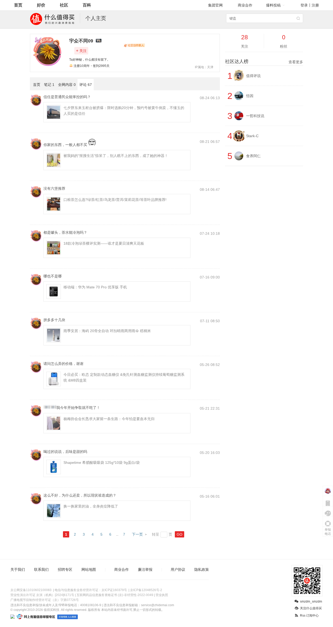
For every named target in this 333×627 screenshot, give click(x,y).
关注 (81, 50)
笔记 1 (49, 85)
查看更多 (296, 62)
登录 (304, 5)
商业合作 (245, 5)
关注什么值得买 (311, 608)
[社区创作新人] (134, 45)
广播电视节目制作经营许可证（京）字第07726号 (44, 600)
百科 (87, 5)
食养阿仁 (253, 156)
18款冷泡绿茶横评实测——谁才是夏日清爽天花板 (103, 243)
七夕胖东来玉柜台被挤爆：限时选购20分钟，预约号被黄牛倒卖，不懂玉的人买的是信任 (123, 111)
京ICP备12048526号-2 (146, 590)
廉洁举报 (145, 569)
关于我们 (17, 569)
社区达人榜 (264, 61)
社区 (64, 5)
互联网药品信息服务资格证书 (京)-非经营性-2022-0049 (114, 595)
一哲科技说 (255, 116)
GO (179, 534)
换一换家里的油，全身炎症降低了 (90, 506)
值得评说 (253, 76)
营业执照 (162, 595)
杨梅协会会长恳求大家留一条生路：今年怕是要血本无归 (109, 419)
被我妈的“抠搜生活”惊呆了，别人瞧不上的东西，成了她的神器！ (115, 156)
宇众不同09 (81, 40)
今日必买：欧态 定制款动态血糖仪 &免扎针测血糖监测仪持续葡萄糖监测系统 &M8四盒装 (123, 377)
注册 (315, 5)
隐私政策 (201, 569)
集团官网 (215, 5)
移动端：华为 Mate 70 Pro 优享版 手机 (95, 287)
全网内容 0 (67, 85)
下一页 (137, 534)
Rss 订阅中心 (309, 615)
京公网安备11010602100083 (31, 590)
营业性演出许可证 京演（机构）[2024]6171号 (42, 595)
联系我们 (41, 569)
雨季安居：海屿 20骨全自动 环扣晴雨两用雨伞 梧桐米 (107, 331)
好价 (41, 5)
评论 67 (85, 85)
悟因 (249, 96)
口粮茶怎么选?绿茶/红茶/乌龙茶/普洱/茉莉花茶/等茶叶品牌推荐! (114, 200)
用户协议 (178, 569)
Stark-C (252, 136)
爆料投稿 (273, 5)
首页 (18, 5)
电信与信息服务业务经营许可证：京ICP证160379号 (91, 590)
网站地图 (88, 569)
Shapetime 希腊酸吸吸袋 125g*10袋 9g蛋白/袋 (101, 462)
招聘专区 (65, 569)
